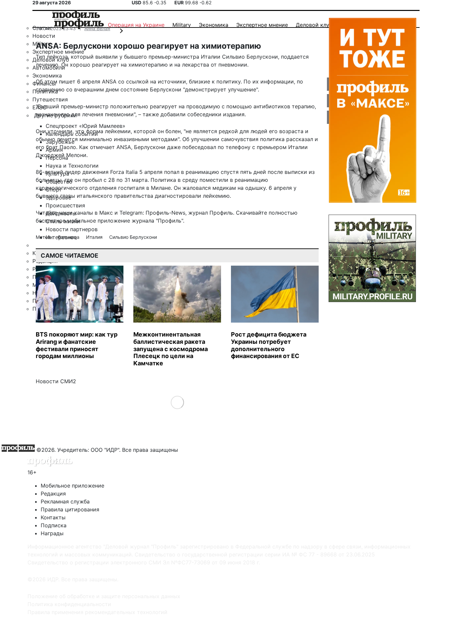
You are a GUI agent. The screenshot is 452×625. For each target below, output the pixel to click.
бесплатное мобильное (66, 220)
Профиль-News (165, 212)
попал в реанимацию (191, 172)
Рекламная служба (65, 501)
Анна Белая (97, 28)
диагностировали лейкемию (192, 195)
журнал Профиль (210, 212)
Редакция (53, 493)
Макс (106, 212)
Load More (177, 402)
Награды (52, 533)
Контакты (53, 517)
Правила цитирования (70, 509)
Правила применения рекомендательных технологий (97, 612)
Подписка (54, 525)
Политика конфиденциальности (69, 604)
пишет (67, 81)
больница (69, 237)
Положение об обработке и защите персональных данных (103, 596)
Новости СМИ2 (56, 381)
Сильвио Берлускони (133, 237)
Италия (95, 237)
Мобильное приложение (72, 485)
